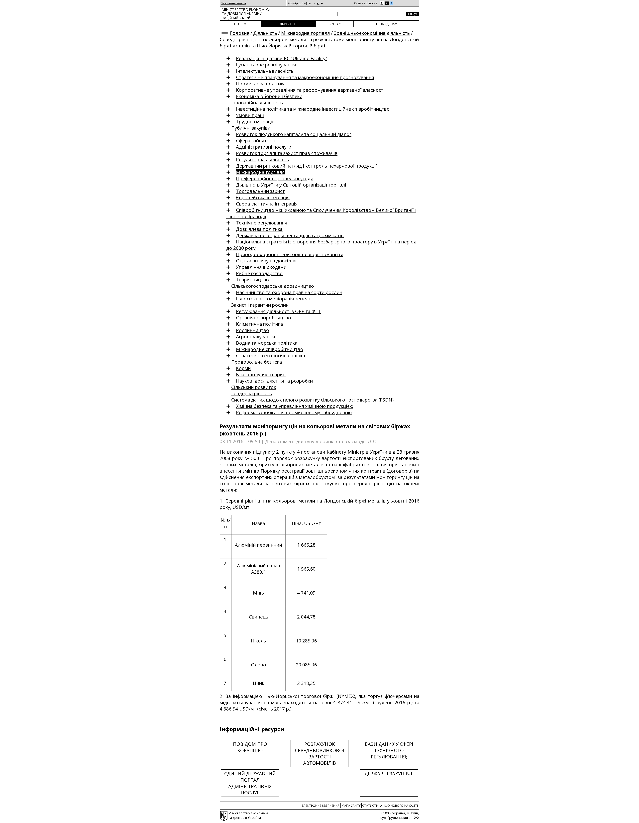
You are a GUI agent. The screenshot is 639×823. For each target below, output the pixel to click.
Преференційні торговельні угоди (274, 178)
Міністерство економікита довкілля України (246, 13)
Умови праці (250, 115)
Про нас (240, 24)
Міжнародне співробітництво (269, 349)
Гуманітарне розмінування (266, 64)
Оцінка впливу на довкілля (266, 260)
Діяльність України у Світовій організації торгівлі (291, 185)
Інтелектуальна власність (265, 71)
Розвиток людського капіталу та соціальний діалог (293, 134)
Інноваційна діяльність (257, 102)
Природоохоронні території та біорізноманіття (289, 254)
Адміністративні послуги (263, 147)
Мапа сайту (351, 806)
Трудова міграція (255, 121)
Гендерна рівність (251, 393)
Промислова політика (261, 83)
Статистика (372, 806)
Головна (239, 33)
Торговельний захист (260, 191)
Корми (243, 368)
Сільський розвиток (253, 387)
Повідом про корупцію (250, 747)
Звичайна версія (233, 3)
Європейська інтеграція (263, 197)
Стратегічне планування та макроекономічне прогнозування (305, 77)
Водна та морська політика (266, 343)
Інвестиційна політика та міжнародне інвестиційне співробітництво (313, 109)
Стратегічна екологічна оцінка (270, 355)
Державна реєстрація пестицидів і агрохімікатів (290, 235)
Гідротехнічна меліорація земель (273, 298)
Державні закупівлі (389, 773)
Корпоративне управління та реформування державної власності (310, 90)
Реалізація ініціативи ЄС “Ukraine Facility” (281, 58)
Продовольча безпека (256, 362)
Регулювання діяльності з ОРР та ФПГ (278, 311)
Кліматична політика (259, 324)
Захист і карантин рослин (260, 305)
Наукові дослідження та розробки (274, 381)
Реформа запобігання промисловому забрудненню (294, 412)
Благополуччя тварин (261, 374)
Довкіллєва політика (259, 229)
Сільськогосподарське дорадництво (272, 286)
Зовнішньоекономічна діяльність (372, 33)
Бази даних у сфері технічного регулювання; (389, 750)
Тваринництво (252, 279)
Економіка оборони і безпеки (269, 96)
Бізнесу (335, 24)
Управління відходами (261, 267)
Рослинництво (252, 330)
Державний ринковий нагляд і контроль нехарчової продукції (306, 166)
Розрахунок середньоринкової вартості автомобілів (319, 753)
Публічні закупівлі (251, 128)
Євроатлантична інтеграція (267, 204)
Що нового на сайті (401, 806)
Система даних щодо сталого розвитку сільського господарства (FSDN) (312, 400)
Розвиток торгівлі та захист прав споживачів (286, 153)
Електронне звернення (320, 806)
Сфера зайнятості (255, 140)
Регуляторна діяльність (262, 159)
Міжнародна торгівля (305, 33)
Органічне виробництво (263, 317)
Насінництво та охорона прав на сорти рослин (289, 292)
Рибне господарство (259, 273)
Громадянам (386, 24)
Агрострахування (255, 336)
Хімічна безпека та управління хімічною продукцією (294, 406)
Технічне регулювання (261, 222)
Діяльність (288, 24)
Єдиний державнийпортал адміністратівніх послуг (250, 783)
